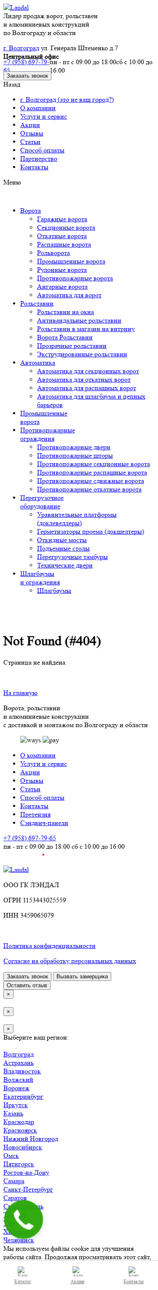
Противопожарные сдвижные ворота (90, 481)
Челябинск (18, 1240)
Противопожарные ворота (75, 278)
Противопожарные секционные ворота (93, 464)
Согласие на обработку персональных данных (69, 961)
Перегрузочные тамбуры (72, 557)
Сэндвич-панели (44, 823)
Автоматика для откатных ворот (84, 379)
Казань (13, 1113)
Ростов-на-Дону (26, 1172)
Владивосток (22, 1071)
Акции (30, 125)
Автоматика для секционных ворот (88, 371)
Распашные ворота (64, 244)
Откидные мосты (62, 540)
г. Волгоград (21, 48)
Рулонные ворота (62, 270)
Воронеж (16, 1088)
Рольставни (37, 303)
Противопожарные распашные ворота (92, 472)
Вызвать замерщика (82, 976)
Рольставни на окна (65, 312)
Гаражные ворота (62, 219)
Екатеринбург (23, 1096)
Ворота (30, 210)
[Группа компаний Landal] (16, 7)
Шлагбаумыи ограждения (40, 578)
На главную (20, 693)
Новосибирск (22, 1147)
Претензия (35, 814)
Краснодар (18, 1122)
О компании (38, 108)
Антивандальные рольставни (79, 320)
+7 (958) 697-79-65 (26, 66)
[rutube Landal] (23, 861)
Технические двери (65, 565)
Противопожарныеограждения (47, 434)
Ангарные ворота (62, 286)
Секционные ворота (66, 227)
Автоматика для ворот (69, 295)
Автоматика (37, 362)
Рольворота (53, 253)
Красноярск (20, 1130)
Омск (11, 1155)
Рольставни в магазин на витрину (86, 329)
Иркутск (15, 1105)
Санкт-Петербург (28, 1189)
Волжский (18, 1079)
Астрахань (18, 1063)
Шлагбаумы (54, 591)
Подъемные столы (63, 548)
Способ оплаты (42, 150)
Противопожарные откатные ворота (89, 489)
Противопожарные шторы (75, 455)
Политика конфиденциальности (49, 946)
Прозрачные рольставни (72, 346)
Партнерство (38, 159)
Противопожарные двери (73, 447)
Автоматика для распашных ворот (86, 388)
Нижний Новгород (30, 1139)
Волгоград (18, 1054)
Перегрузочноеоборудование (42, 502)
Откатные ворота (62, 236)
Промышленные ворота (71, 261)
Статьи (30, 142)
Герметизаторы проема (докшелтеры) (90, 531)
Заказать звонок (27, 76)
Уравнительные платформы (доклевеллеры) (77, 519)
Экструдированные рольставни (82, 354)
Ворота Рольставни (65, 337)
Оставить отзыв (27, 985)
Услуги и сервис (43, 116)
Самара (13, 1181)
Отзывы (31, 133)
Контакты (34, 167)
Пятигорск (18, 1164)
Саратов (15, 1198)
